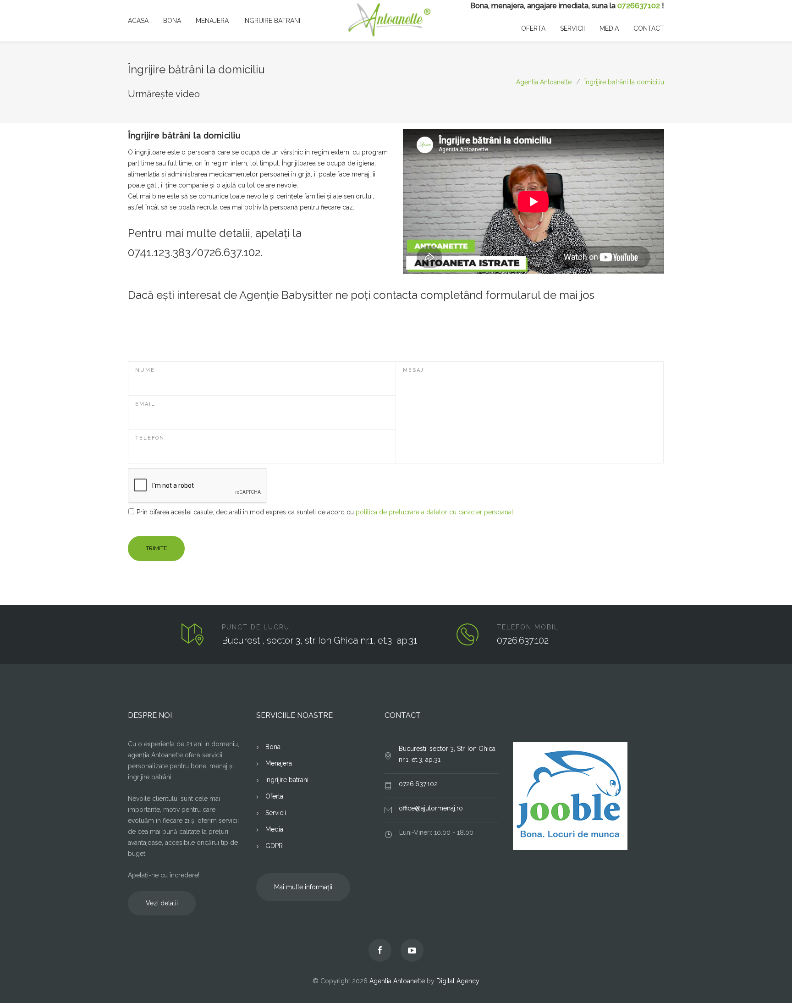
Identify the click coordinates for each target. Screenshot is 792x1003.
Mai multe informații (303, 887)
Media (274, 829)
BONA (172, 20)
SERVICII (572, 28)
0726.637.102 (523, 640)
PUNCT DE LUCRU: (257, 627)
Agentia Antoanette (544, 82)
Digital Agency (457, 981)
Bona (272, 746)
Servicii (275, 812)
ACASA (138, 20)
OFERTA (533, 28)
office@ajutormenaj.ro (431, 808)
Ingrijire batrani (286, 779)
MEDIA (609, 28)
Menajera (278, 763)
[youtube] (412, 950)
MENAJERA (212, 20)
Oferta (274, 796)
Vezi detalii (162, 903)
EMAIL (145, 404)
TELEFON (150, 438)
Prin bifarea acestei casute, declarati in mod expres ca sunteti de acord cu (326, 512)
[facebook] (379, 950)
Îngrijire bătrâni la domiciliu (624, 82)
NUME (145, 370)
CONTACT (648, 28)
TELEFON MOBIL (528, 627)
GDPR (274, 845)
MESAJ (413, 370)
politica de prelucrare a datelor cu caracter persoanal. (435, 512)
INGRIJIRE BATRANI (271, 20)
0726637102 (638, 5)
